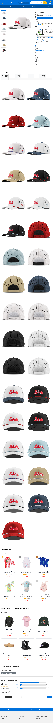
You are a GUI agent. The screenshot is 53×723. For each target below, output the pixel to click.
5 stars (18, 682)
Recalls (37, 720)
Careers (45, 6)
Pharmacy (40, 6)
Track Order (34, 709)
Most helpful (24, 697)
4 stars (17, 684)
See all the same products (46, 663)
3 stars (18, 685)
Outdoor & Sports (7, 8)
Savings (16, 6)
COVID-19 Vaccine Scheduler (42, 716)
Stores (20, 718)
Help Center (25, 709)
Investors (3, 722)
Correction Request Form (8, 673)
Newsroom (3, 720)
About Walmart (4, 716)
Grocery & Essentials (24, 6)
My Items (50, 6)
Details (47, 39)
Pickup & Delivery (32, 6)
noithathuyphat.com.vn (39, 50)
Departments (6, 6)
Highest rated (16, 697)
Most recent (8, 697)
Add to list (42, 41)
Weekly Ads (43, 709)
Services (12, 6)
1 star (18, 688)
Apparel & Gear (14, 8)
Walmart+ (21, 722)
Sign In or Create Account (14, 709)
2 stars (18, 687)
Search (49, 697)
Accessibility (38, 722)
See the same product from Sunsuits (44, 604)
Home (2, 8)
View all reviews (5, 692)
